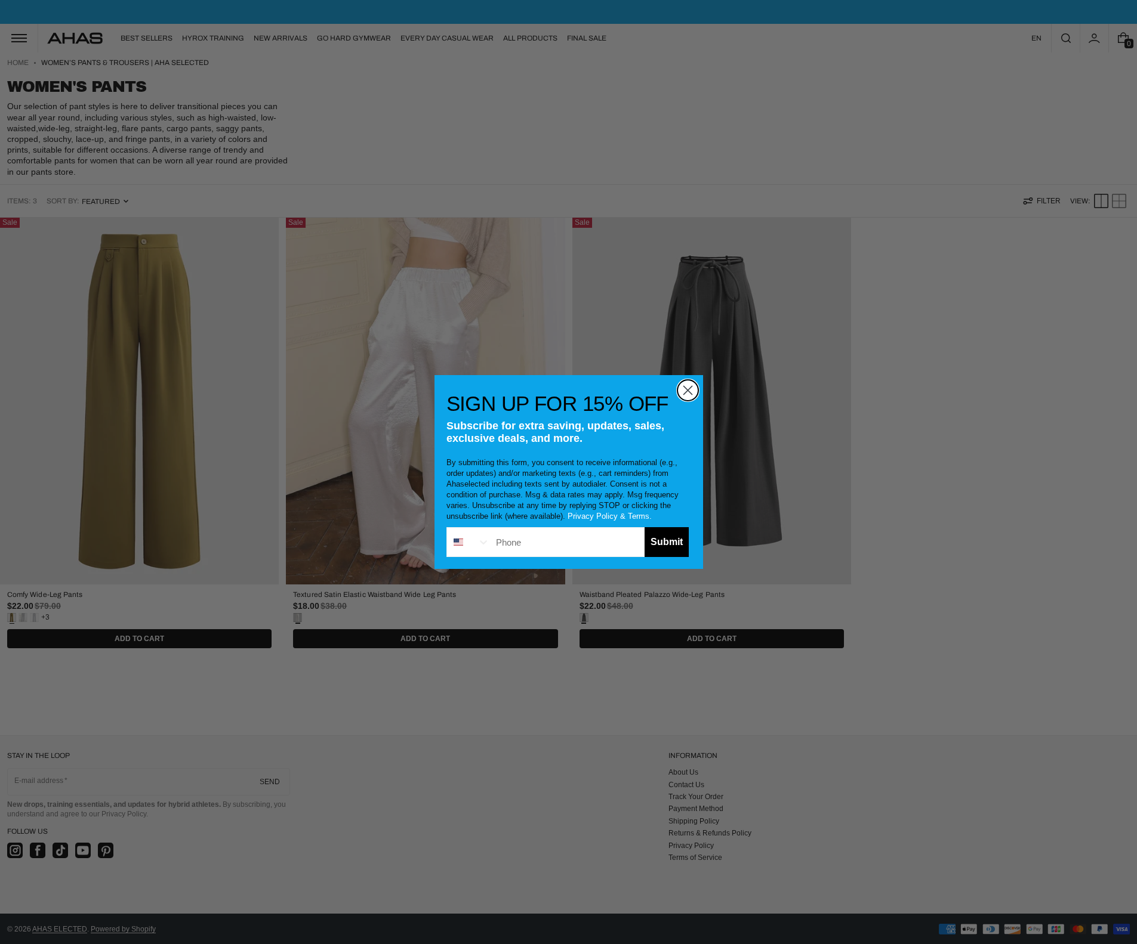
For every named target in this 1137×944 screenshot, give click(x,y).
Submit (667, 542)
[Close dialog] (687, 390)
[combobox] (468, 542)
